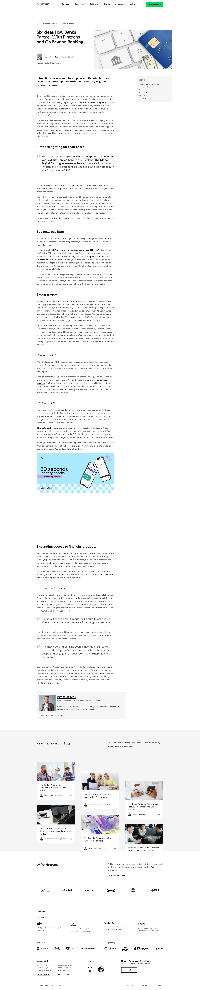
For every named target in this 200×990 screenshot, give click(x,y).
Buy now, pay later (144, 87)
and (142, 99)
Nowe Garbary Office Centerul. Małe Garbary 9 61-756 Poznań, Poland (46, 968)
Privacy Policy (130, 985)
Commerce (79, 4)
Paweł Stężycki (50, 57)
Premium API (143, 93)
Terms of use (146, 985)
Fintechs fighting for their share (149, 84)
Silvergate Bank (44, 428)
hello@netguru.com (43, 974)
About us (119, 4)
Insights (132, 4)
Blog (39, 23)
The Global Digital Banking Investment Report (75, 161)
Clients (107, 4)
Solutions (94, 4)
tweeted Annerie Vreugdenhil (93, 102)
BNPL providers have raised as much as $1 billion (75, 250)
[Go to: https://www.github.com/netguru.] (63, 974)
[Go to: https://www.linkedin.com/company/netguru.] (67, 974)
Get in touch (154, 4)
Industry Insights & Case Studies (58, 23)
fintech (53, 206)
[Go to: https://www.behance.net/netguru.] (59, 974)
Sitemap (160, 985)
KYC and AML (143, 96)
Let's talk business (116, 875)
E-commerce (143, 90)
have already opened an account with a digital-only (77, 158)
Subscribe (128, 970)
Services (65, 4)
